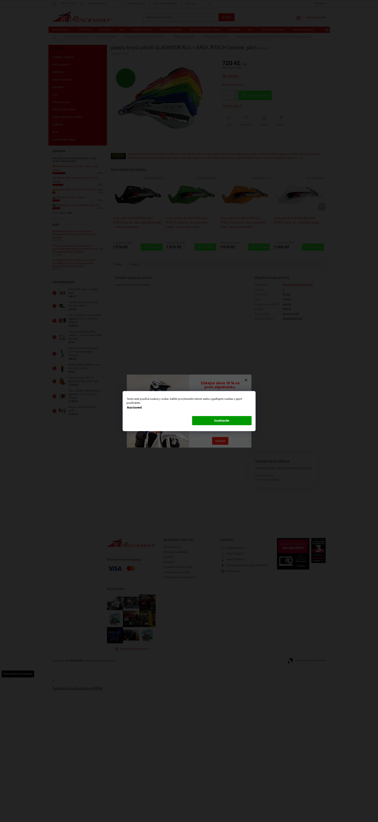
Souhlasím (221, 420)
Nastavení (134, 407)
